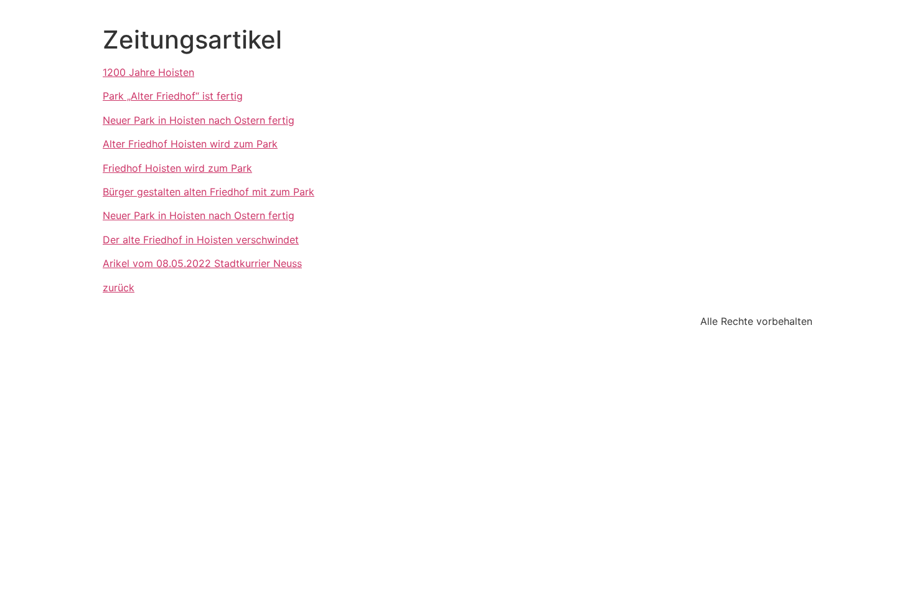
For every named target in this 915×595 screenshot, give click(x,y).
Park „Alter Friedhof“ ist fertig (173, 96)
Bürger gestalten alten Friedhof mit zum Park (208, 191)
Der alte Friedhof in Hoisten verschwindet (201, 239)
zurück (118, 287)
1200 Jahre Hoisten (148, 72)
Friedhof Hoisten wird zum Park (177, 168)
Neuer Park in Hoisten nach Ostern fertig (198, 120)
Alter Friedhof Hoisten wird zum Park (190, 144)
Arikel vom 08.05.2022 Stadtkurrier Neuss (202, 263)
